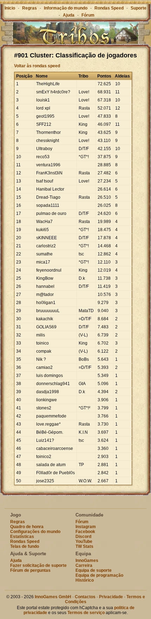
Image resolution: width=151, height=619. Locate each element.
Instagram (86, 526)
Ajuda (68, 15)
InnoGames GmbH (53, 596)
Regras (29, 8)
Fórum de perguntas (30, 570)
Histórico (85, 580)
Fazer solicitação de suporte (38, 565)
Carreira (84, 565)
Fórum (87, 15)
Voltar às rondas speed (37, 65)
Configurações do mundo (35, 531)
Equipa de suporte (94, 570)
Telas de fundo (24, 546)
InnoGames (87, 560)
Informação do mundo (65, 8)
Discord (83, 536)
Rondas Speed (109, 8)
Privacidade (111, 596)
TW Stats (84, 546)
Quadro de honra (27, 526)
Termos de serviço (86, 612)
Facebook (85, 531)
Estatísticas (22, 536)
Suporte (138, 8)
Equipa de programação (99, 575)
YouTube (84, 541)
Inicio (10, 8)
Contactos (85, 596)
